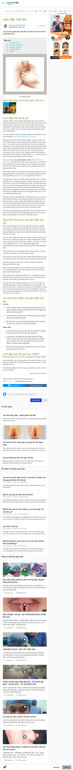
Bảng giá (19, 11)
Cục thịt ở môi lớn (10, 526)
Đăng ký (66, 767)
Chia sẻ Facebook (36, 385)
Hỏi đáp (52, 11)
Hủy (45, 400)
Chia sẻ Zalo (14, 385)
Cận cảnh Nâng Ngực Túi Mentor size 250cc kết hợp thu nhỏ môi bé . (24, 748)
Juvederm (37, 160)
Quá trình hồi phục (15, 47)
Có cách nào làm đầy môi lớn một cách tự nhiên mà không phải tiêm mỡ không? (24, 478)
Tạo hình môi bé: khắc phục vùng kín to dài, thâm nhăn (23, 443)
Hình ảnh (32, 11)
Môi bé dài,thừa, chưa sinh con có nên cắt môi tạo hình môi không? (23, 542)
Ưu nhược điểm (14, 49)
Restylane (6, 162)
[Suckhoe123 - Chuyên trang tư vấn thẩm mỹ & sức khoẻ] (12, 2)
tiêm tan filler (19, 243)
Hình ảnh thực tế (14, 42)
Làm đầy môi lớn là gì (16, 45)
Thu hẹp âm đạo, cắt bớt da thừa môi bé (19, 716)
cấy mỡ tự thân (31, 136)
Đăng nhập (56, 767)
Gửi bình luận (36, 400)
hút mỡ (33, 154)
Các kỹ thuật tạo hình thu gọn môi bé (18, 457)
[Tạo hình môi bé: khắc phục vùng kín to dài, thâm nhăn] (25, 432)
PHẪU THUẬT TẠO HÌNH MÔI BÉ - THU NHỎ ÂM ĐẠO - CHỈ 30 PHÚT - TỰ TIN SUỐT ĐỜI (23, 683)
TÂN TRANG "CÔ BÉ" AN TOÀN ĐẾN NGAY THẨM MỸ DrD (24, 615)
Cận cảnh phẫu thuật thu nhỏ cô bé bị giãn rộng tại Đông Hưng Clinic (23, 580)
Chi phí (11, 51)
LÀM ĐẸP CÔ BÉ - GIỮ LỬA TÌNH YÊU (19, 649)
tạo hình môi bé (21, 176)
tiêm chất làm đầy (18, 136)
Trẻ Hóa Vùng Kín (9, 11)
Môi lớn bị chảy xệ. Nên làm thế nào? (18, 494)
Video (42, 11)
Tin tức (62, 11)
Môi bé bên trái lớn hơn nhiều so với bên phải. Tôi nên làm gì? (23, 510)
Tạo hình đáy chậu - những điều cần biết (19, 415)
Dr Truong (21, 25)
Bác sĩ (25, 11)
